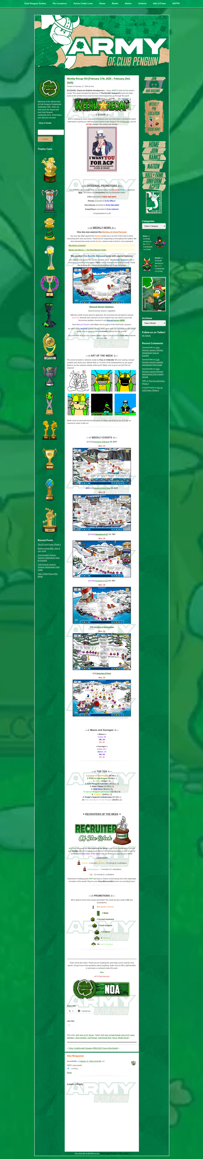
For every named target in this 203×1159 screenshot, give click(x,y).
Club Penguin (92, 1038)
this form (126, 122)
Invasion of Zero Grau (101, 488)
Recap (91, 1035)
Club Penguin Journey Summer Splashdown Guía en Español (48, 558)
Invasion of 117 (102, 534)
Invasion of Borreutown (104, 627)
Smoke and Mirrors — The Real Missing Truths (87, 250)
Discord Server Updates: (101, 307)
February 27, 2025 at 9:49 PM (90, 1061)
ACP (77, 1035)
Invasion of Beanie (101, 442)
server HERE (116, 320)
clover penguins (81, 1038)
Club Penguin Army (104, 1038)
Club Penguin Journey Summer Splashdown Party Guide (49, 567)
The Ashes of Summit (77, 245)
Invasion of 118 (102, 581)
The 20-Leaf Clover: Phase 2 (49, 544)
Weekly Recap (123, 1038)
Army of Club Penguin (112, 1035)
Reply (69, 1073)
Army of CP (84, 1035)
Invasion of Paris (104, 673)
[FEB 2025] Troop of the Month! (105, 1048)
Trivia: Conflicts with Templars (80, 1048)
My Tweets (146, 336)
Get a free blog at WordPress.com (87, 1153)
